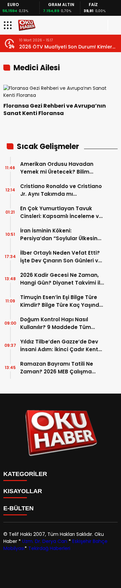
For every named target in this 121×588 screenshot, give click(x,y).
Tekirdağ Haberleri (49, 548)
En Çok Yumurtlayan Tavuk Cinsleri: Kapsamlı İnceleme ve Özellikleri (61, 212)
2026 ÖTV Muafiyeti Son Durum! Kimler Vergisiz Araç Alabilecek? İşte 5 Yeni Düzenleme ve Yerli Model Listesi (65, 46)
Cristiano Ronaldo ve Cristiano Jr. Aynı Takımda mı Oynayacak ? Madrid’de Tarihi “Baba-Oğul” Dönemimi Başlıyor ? (61, 190)
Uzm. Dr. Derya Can (44, 541)
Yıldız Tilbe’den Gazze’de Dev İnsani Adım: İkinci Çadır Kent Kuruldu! (59, 345)
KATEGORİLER (25, 474)
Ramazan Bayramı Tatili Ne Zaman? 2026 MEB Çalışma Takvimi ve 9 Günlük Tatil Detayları (56, 367)
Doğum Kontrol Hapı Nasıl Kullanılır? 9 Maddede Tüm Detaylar (55, 323)
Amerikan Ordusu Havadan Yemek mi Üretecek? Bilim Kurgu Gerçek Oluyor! (56, 168)
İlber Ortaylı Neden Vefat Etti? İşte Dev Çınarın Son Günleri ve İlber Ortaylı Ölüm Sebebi (61, 256)
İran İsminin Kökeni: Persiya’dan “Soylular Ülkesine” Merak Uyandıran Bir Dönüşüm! (61, 234)
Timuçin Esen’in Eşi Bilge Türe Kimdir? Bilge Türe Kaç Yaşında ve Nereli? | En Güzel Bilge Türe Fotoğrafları (61, 301)
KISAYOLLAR (22, 491)
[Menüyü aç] (8, 25)
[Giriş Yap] (113, 25)
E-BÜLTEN (18, 508)
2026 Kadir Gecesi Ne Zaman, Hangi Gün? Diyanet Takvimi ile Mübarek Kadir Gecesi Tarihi (62, 279)
